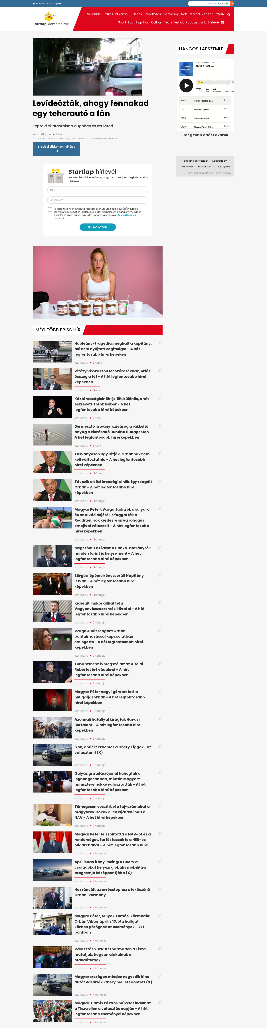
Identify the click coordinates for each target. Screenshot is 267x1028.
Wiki (204, 22)
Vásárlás (94, 14)
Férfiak (179, 22)
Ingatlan (142, 22)
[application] (98, 282)
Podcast (192, 22)
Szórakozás (152, 14)
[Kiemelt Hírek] (53, 19)
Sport (122, 22)
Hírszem (136, 14)
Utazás (107, 14)
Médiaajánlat (223, 166)
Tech (168, 22)
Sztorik (219, 14)
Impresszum (204, 166)
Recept (207, 14)
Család (194, 14)
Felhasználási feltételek (195, 160)
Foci (131, 22)
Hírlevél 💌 (216, 22)
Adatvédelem (219, 160)
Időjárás (121, 14)
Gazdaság (171, 14)
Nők (184, 14)
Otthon (156, 22)
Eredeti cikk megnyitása (57, 146)
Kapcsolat (187, 166)
